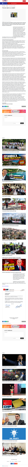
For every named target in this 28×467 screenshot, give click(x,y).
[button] (22, 106)
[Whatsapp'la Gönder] (6, 106)
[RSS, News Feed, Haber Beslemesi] (16, 463)
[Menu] (23, 1)
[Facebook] (2, 106)
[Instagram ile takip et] (15, 463)
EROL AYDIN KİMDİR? (5, 286)
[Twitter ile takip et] (13, 463)
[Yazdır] (8, 106)
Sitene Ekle (19, 461)
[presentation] (5, 3)
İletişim (13, 461)
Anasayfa (8, 461)
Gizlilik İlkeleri (16, 461)
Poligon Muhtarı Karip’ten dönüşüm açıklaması (15, 3)
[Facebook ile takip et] (11, 463)
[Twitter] (4, 106)
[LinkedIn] (5, 106)
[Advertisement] (7, 31)
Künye (10, 461)
